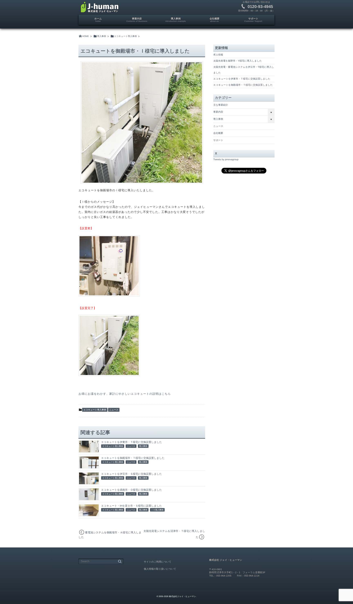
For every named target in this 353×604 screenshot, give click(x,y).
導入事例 (143, 446)
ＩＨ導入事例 (157, 510)
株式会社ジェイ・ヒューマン (182, 596)
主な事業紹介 (220, 104)
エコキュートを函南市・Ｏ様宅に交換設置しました (131, 489)
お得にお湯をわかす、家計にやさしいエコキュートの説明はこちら (124, 393)
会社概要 (218, 133)
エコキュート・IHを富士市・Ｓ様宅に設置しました (131, 505)
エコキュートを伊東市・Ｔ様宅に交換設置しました (131, 442)
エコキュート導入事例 (94, 410)
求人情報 (218, 54)
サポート (218, 140)
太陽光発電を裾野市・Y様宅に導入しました (237, 60)
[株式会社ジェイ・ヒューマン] (100, 7)
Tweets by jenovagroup (225, 159)
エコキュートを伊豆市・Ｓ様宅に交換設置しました (131, 473)
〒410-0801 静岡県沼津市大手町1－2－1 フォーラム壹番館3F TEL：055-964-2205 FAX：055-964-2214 (237, 572)
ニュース (113, 410)
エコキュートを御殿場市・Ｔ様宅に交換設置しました (132, 457)
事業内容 (218, 111)
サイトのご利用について (157, 561)
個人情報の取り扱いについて (160, 568)
